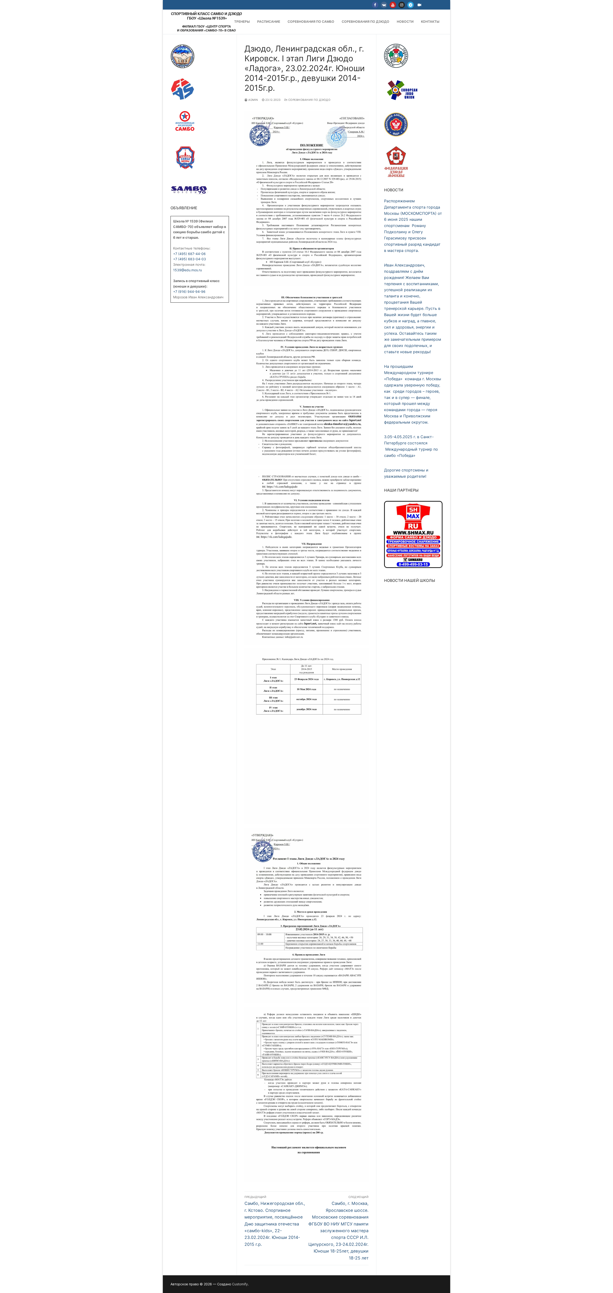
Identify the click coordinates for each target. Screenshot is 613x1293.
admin (253, 100)
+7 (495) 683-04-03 (189, 259)
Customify (240, 1284)
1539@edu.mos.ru (187, 270)
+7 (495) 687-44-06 (189, 254)
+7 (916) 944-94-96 (189, 291)
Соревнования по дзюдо (308, 100)
